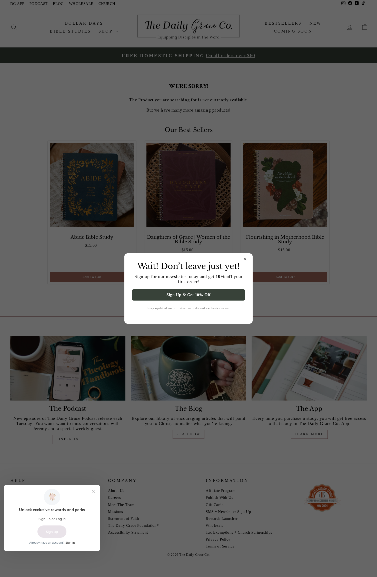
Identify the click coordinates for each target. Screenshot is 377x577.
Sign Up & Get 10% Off (188, 295)
